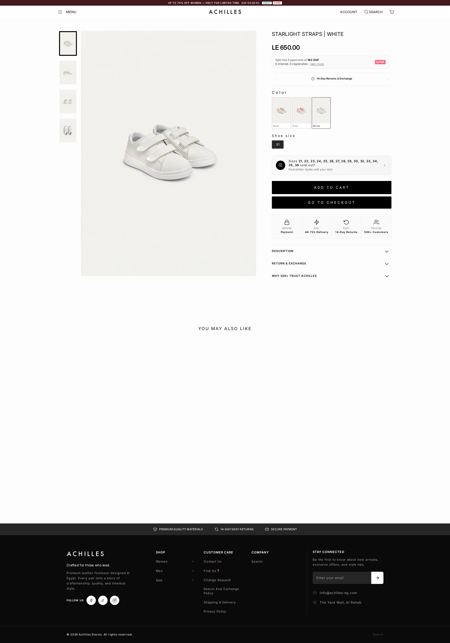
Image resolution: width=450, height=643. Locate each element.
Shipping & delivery (220, 602)
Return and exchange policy (221, 591)
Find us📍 (212, 571)
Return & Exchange (289, 263)
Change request (217, 580)
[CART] (391, 12)
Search (257, 561)
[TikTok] (103, 600)
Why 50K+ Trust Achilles (294, 276)
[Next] (388, 79)
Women (162, 561)
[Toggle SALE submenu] (193, 580)
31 (64, 481)
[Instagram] (114, 600)
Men (159, 571)
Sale (159, 580)
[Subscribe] (377, 578)
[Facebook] (91, 600)
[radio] (281, 113)
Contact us (213, 561)
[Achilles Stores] (85, 554)
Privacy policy (215, 611)
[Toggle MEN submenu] (193, 571)
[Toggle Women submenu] (193, 561)
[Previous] (275, 79)
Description (282, 251)
